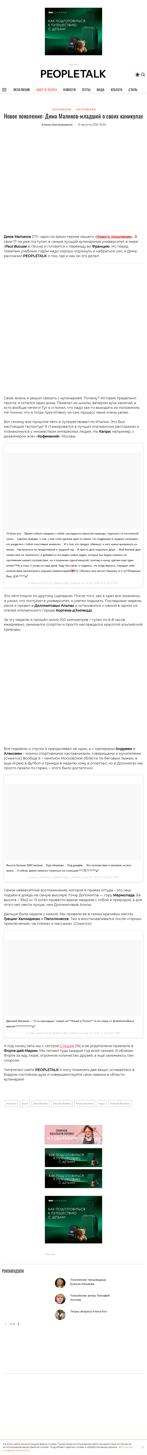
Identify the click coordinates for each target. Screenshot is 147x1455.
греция (24, 1103)
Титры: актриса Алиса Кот (88, 1311)
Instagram (11, 1103)
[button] (18, 1324)
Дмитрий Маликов (62, 1103)
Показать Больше (73, 60)
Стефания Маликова (120, 1103)
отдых (102, 1103)
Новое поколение (84, 1103)
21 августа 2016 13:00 (92, 124)
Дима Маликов (40, 1103)
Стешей (66, 1046)
